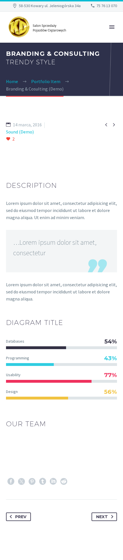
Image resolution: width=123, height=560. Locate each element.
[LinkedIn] (53, 481)
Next (102, 516)
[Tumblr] (42, 481)
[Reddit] (63, 481)
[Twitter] (21, 481)
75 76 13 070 (106, 5)
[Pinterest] (32, 481)
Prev (20, 516)
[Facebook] (10, 481)
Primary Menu (112, 27)
